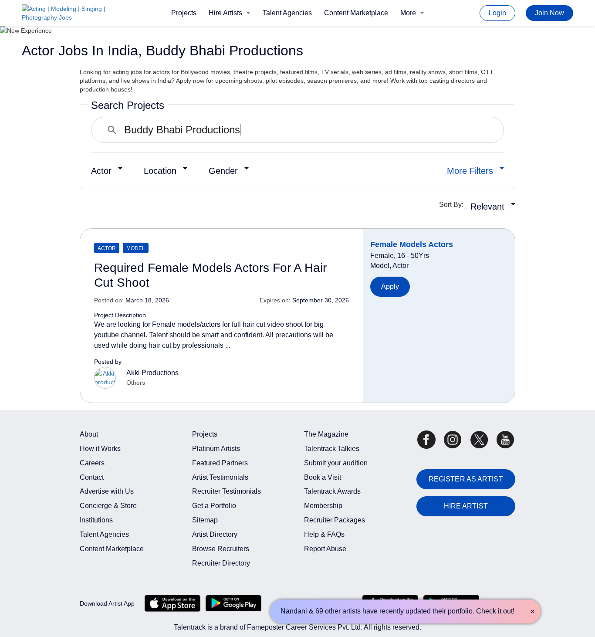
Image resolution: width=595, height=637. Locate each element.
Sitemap (205, 520)
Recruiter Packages (334, 520)
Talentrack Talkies (331, 448)
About (89, 434)
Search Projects (127, 105)
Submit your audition (336, 463)
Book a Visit (322, 477)
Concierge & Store (108, 505)
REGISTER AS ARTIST (466, 479)
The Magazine (326, 434)
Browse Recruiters (220, 548)
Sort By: (454, 204)
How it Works (100, 448)
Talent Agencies (287, 13)
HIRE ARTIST (466, 506)
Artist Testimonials (220, 477)
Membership (323, 505)
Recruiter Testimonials (226, 491)
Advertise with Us (107, 491)
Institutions (96, 520)
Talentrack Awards (332, 491)
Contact (92, 477)
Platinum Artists (216, 448)
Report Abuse (325, 548)
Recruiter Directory (221, 563)
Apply (390, 286)
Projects (183, 13)
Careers (92, 463)
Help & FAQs (324, 534)
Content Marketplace (356, 13)
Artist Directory (214, 534)
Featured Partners (220, 463)
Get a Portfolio (214, 505)
